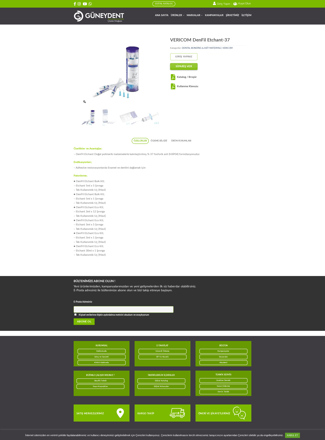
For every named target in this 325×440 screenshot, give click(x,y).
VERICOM (227, 48)
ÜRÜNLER (176, 15)
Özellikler (140, 141)
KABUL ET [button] (292, 435)
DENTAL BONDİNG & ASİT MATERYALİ (201, 48)
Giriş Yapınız (183, 56)
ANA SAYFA (162, 15)
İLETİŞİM (246, 15)
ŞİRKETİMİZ (232, 15)
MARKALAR (193, 15)
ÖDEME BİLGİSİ (159, 141)
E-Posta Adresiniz (83, 302)
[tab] (140, 141)
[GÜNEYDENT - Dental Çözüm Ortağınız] (99, 16)
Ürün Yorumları (181, 141)
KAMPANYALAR (214, 15)
